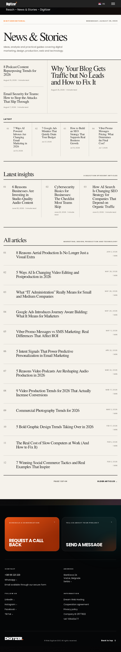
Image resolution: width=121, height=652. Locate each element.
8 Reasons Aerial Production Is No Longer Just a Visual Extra (52, 254)
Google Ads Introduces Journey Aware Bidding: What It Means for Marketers (52, 314)
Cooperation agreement (76, 604)
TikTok (8, 614)
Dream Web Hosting (74, 599)
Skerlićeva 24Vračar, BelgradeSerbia (72, 578)
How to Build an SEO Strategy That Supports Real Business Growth (77, 135)
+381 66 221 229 (12, 574)
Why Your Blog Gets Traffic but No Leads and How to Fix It (78, 75)
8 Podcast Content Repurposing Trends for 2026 (20, 70)
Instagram (10, 604)
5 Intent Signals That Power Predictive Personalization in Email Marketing (44, 353)
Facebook (10, 609)
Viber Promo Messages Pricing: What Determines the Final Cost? (106, 135)
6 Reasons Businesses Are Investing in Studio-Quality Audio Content (23, 194)
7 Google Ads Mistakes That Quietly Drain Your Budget (49, 132)
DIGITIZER (14, 638)
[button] (113, 4)
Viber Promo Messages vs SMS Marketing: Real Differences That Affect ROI (52, 333)
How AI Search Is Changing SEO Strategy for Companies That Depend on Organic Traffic (105, 196)
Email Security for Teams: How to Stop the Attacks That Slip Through (21, 97)
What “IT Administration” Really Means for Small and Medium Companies (53, 294)
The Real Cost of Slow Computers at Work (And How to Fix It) (52, 445)
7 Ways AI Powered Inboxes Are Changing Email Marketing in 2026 (20, 137)
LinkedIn (9, 599)
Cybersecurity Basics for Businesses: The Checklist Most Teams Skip (64, 196)
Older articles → (107, 481)
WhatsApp (10, 579)
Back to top (107, 640)
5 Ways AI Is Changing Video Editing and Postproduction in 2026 (47, 274)
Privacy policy (71, 609)
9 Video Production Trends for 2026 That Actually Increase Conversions (53, 392)
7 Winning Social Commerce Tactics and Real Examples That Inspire (50, 464)
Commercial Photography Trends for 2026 (47, 410)
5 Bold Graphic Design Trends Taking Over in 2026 (54, 426)
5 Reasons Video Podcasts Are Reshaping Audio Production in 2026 (52, 373)
